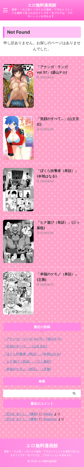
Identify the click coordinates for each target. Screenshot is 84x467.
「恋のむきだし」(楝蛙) (20, 414)
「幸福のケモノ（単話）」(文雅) (27, 369)
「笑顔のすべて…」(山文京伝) (25, 346)
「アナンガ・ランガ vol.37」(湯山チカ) (32, 339)
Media (48, 414)
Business (50, 419)
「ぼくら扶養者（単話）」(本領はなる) (32, 354)
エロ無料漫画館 (42, 5)
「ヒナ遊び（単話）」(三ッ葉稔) (27, 361)
